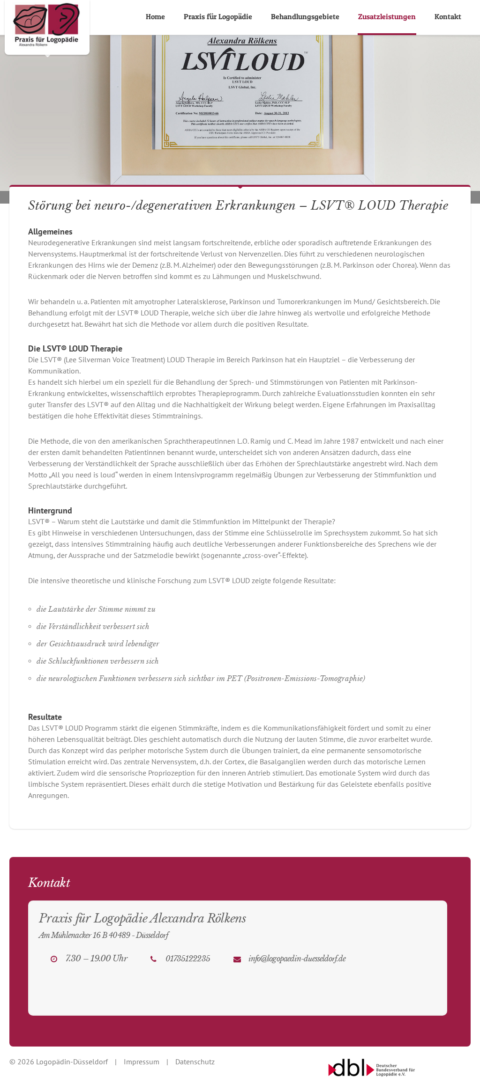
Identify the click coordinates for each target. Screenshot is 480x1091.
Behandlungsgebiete (305, 16)
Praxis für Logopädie (218, 16)
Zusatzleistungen (387, 16)
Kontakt (448, 16)
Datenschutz (195, 1061)
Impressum (141, 1061)
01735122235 (187, 958)
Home (155, 16)
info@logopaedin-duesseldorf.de (296, 958)
